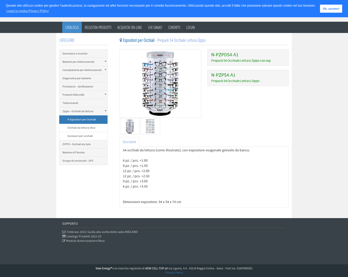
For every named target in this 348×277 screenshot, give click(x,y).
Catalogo (72, 27)
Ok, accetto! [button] (331, 8)
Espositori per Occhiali (82, 119)
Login (190, 27)
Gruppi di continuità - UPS (77, 161)
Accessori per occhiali (80, 136)
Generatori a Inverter (75, 53)
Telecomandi (70, 103)
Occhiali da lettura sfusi (81, 128)
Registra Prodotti (98, 27)
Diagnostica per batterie (76, 78)
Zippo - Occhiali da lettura (77, 111)
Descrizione (129, 141)
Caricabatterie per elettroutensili (82, 70)
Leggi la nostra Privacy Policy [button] (27, 11)
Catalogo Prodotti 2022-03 (83, 236)
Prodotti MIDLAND (73, 95)
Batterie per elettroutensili (78, 62)
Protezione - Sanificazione (77, 86)
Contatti (174, 27)
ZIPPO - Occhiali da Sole (76, 144)
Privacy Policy (174, 273)
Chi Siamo (155, 27)
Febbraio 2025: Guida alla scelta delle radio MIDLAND (101, 232)
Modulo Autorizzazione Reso (85, 241)
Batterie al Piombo (73, 152)
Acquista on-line (129, 27)
